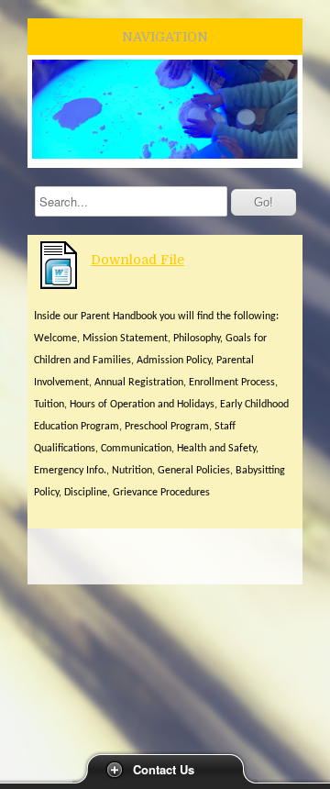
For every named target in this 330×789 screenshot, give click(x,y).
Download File (137, 259)
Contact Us (163, 769)
